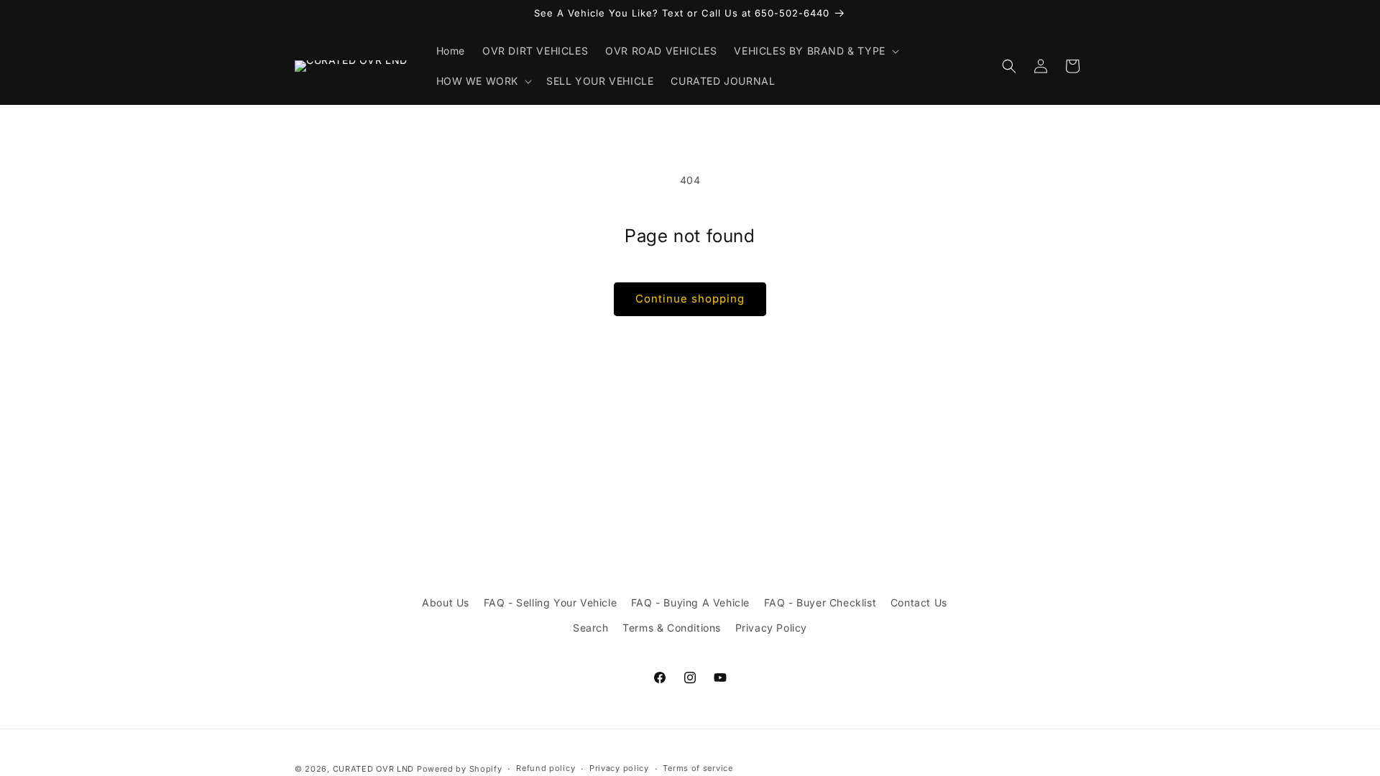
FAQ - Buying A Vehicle (690, 602)
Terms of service (697, 768)
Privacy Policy (771, 628)
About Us (445, 602)
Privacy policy (619, 768)
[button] (814, 51)
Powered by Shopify (459, 769)
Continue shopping (690, 298)
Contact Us (919, 602)
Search (591, 628)
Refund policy (545, 768)
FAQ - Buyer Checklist (820, 602)
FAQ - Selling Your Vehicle (550, 602)
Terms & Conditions (671, 628)
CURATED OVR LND (374, 769)
